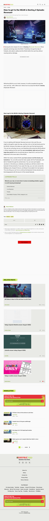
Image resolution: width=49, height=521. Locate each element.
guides (12, 216)
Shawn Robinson (9, 16)
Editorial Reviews (10, 186)
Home (5, 7)
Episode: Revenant (35, 47)
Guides (8, 7)
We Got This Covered (14, 489)
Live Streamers (10, 189)
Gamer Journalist (24, 489)
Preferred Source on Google (25, 232)
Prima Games (39, 487)
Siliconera (6, 489)
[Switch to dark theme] (42, 4)
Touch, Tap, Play (18, 491)
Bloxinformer (32, 491)
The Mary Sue (11, 491)
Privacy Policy (28, 404)
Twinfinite (17, 487)
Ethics (24, 472)
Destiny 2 (8, 216)
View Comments (24, 242)
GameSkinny (32, 489)
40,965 (26, 447)
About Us (24, 470)
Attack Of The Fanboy (30, 487)
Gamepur (22, 487)
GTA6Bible (38, 491)
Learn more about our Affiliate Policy (23, 230)
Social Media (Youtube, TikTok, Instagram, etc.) (17, 194)
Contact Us (24, 475)
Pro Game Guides (10, 487)
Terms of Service (21, 404)
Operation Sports (40, 489)
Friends (8, 191)
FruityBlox (25, 491)
